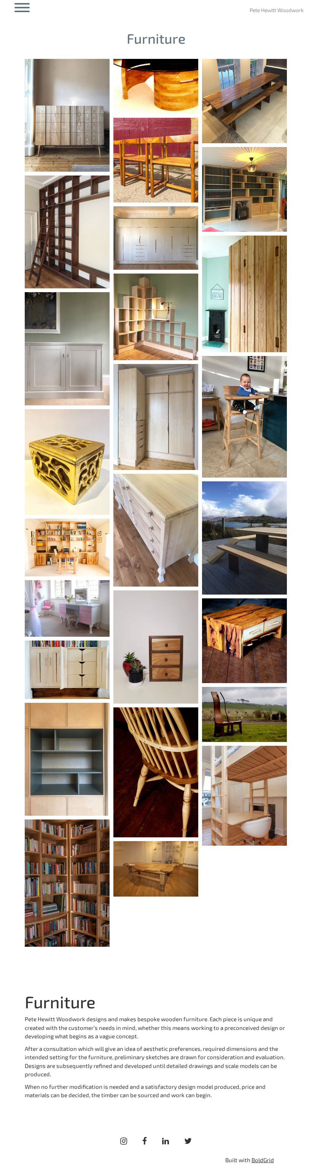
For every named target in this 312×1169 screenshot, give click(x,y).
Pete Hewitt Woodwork (277, 10)
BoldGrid (263, 1159)
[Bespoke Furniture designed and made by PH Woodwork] (67, 115)
